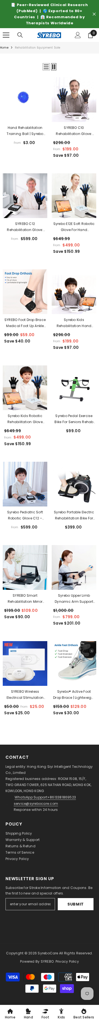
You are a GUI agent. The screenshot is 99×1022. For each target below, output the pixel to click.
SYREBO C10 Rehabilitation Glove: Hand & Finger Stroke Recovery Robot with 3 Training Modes (74, 131)
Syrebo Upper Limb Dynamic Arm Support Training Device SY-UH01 (74, 599)
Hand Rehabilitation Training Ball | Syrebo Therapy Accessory (25, 131)
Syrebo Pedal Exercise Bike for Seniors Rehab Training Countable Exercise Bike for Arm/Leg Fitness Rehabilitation (73, 419)
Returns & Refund (20, 846)
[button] (46, 66)
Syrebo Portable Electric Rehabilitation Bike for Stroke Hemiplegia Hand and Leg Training (74, 515)
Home (4, 48)
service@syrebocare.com (36, 803)
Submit (75, 904)
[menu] (6, 35)
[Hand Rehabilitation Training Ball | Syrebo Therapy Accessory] (25, 99)
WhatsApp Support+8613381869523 (45, 797)
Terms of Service (20, 852)
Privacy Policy (17, 858)
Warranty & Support (23, 839)
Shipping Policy (19, 833)
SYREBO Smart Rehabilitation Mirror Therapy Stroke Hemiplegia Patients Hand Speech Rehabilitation (25, 599)
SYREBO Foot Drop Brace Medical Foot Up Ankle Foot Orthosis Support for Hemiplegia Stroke (25, 323)
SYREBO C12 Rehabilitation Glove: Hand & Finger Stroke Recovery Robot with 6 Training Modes (25, 227)
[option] (49, 14)
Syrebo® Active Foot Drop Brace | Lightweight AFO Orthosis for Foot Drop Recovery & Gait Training (74, 695)
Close (94, 14)
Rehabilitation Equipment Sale (38, 48)
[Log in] (78, 35)
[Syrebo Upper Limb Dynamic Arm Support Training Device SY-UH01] (74, 567)
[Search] (20, 35)
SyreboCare (48, 953)
